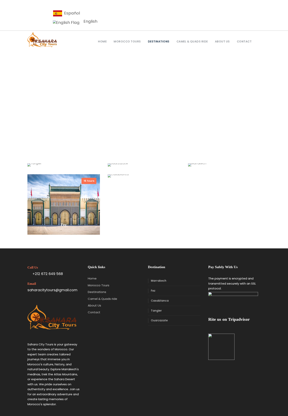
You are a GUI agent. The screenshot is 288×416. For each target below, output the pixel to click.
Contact (244, 41)
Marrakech (158, 281)
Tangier (156, 311)
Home (102, 41)
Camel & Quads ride (192, 41)
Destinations (158, 41)
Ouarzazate (159, 320)
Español (71, 13)
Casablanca (160, 301)
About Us (222, 41)
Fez (153, 291)
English (89, 21)
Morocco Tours (127, 41)
